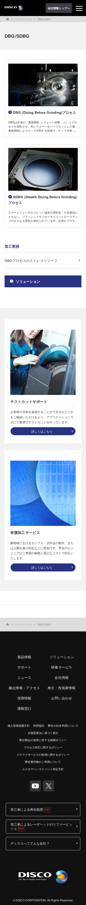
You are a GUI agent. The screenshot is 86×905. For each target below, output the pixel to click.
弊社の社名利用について (63, 725)
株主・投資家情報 (61, 687)
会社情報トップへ (59, 8)
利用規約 (38, 725)
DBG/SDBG (44, 19)
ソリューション (23, 19)
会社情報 (62, 677)
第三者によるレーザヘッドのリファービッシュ (41, 826)
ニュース (24, 677)
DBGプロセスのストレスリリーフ (31, 260)
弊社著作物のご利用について (43, 762)
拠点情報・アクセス (24, 687)
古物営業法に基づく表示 (43, 733)
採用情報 (24, 698)
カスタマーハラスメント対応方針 (43, 769)
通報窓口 (24, 708)
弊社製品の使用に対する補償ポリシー (43, 740)
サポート (24, 667)
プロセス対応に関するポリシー (43, 747)
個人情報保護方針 (19, 725)
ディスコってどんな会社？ (30, 843)
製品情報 (24, 656)
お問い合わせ (61, 698)
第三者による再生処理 (27, 809)
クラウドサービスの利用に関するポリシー (43, 754)
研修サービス (61, 667)
